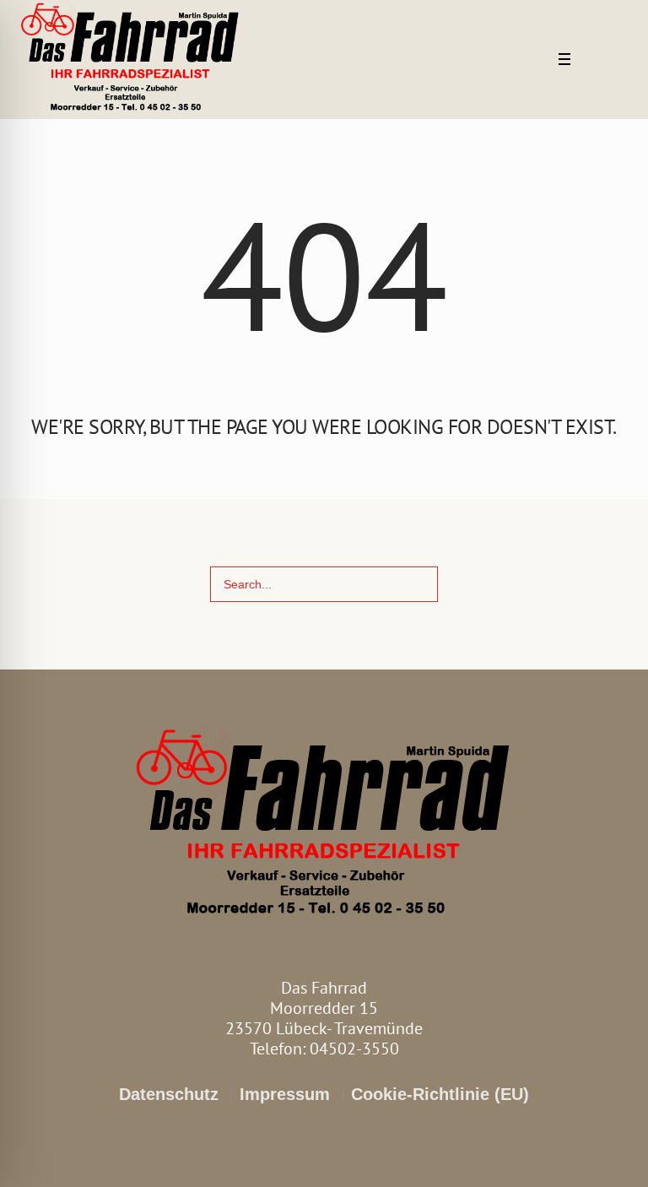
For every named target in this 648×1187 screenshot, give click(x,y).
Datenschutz (169, 1094)
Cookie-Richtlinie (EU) (440, 1094)
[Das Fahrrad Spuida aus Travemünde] (324, 825)
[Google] (618, 60)
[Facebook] (595, 60)
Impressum (285, 1094)
